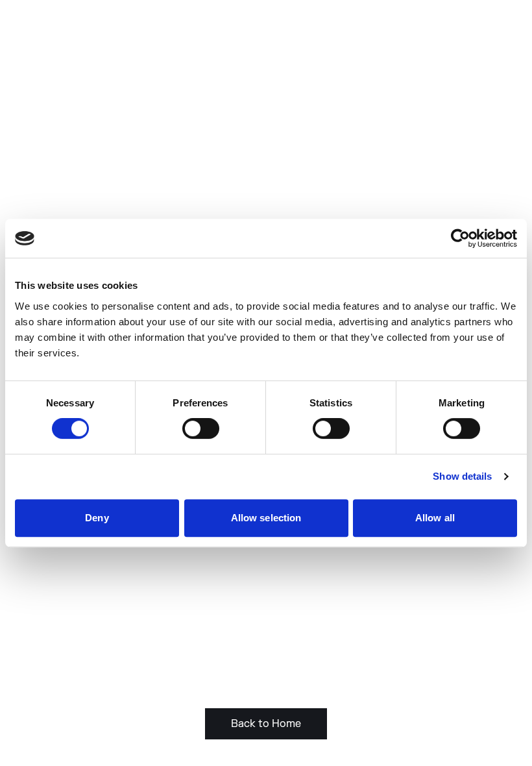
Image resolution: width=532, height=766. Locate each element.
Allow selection (266, 517)
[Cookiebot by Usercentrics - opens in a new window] (460, 238)
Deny (96, 517)
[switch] (200, 428)
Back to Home (266, 723)
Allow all (435, 517)
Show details (462, 476)
